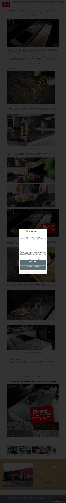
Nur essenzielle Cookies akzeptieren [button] (33, 266)
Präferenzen (23, 272)
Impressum (42, 272)
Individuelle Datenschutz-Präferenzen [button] (33, 269)
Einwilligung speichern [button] (33, 261)
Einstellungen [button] (22, 247)
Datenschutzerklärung (39, 244)
